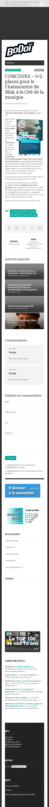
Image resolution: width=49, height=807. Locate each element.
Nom (7, 402)
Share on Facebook (9, 228)
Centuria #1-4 (11, 547)
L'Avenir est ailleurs (21, 698)
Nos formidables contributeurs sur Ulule (20, 794)
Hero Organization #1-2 (14, 567)
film (20, 215)
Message (9, 433)
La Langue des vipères (23, 667)
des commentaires (13, 744)
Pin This (32, 228)
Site (6, 423)
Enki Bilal (14, 215)
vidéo (35, 215)
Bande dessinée (10, 70)
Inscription (9, 737)
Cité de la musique (28, 211)
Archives (8, 767)
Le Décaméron (11, 561)
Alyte (14, 675)
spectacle (27, 215)
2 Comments (39, 70)
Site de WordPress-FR (12, 747)
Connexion (9, 740)
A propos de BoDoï (12, 786)
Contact (8, 790)
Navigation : (42, 4)
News (18, 70)
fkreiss (12, 352)
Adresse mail (10, 412)
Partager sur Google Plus (24, 228)
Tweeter (17, 228)
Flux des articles (12, 742)
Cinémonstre (15, 211)
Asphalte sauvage (12, 541)
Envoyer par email (40, 228)
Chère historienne (12, 554)
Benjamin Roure (21, 104)
